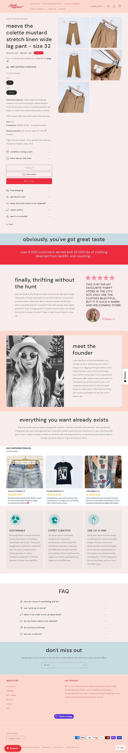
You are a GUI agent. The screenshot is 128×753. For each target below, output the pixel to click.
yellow (13, 93)
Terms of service (58, 747)
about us (9, 699)
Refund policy (46, 747)
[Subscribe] (83, 665)
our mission (11, 686)
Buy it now (29, 181)
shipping (9, 690)
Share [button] (11, 224)
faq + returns (11, 695)
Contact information (72, 747)
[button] (73, 3)
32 (11, 83)
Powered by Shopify (33, 747)
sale (7, 708)
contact (9, 704)
